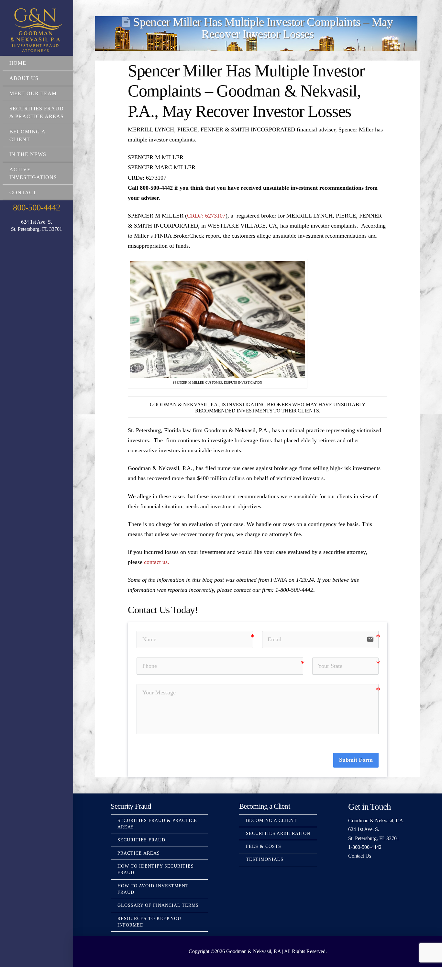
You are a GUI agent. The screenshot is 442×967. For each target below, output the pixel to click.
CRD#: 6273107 (206, 215)
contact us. (156, 562)
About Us (24, 78)
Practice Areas (138, 853)
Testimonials (264, 859)
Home (17, 63)
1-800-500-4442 (364, 847)
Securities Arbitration (278, 833)
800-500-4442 (36, 207)
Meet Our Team (33, 93)
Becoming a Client (27, 135)
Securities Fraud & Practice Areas (36, 112)
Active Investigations (33, 173)
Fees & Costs (263, 846)
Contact (23, 192)
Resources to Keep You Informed (149, 922)
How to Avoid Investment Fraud (153, 889)
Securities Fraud (141, 840)
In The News (27, 154)
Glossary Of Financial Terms (158, 905)
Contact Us (359, 856)
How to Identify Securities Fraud (155, 869)
